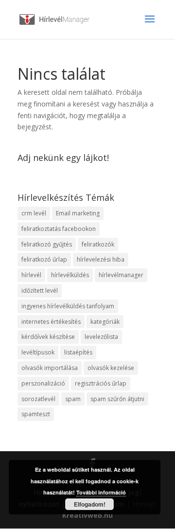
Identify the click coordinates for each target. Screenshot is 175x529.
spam (73, 399)
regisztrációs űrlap (100, 383)
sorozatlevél (38, 399)
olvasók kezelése (111, 368)
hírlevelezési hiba (100, 259)
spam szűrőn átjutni (117, 399)
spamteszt (35, 414)
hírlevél (31, 275)
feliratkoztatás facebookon (58, 229)
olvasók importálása (49, 368)
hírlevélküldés (70, 275)
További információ (101, 492)
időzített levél (39, 290)
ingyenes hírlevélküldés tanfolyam (67, 306)
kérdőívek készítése (48, 337)
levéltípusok (37, 352)
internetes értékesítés (51, 321)
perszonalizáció (43, 383)
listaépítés (78, 352)
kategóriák (105, 321)
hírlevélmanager (121, 275)
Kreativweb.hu (87, 515)
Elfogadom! (89, 504)
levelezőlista (101, 337)
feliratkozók (98, 244)
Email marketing (78, 213)
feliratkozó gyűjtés (46, 244)
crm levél (33, 213)
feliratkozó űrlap (44, 259)
